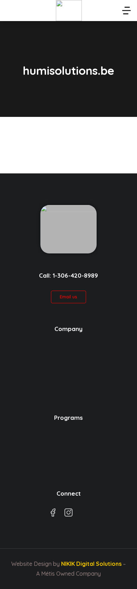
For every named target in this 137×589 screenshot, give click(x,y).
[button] (126, 10)
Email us (68, 296)
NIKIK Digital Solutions (91, 563)
